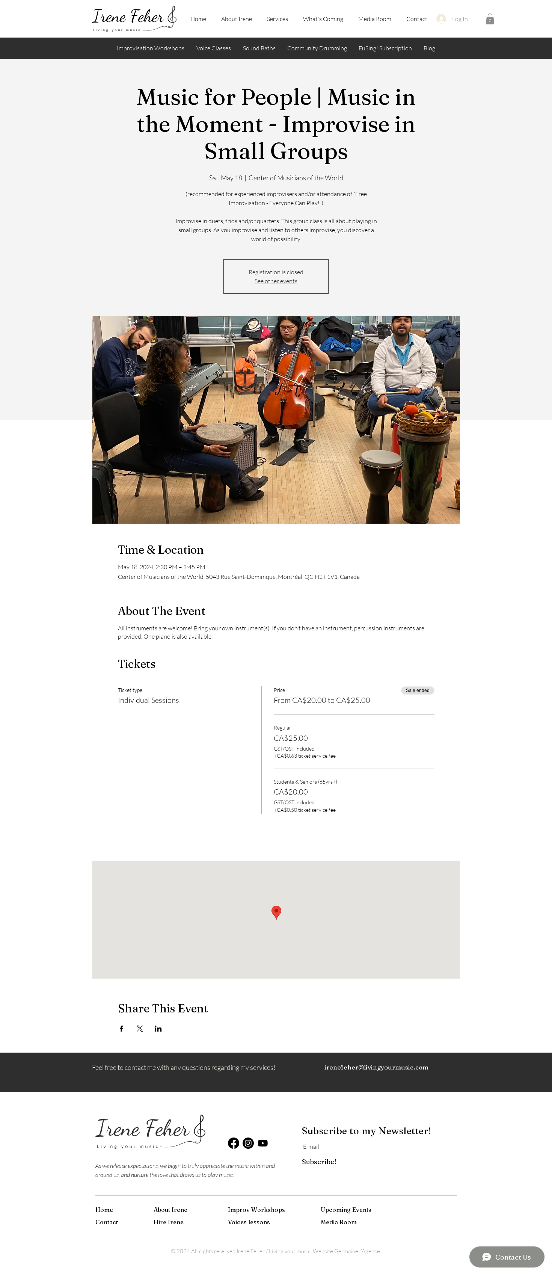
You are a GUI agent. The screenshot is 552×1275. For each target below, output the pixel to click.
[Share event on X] (139, 1029)
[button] (490, 19)
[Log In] (441, 19)
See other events (276, 281)
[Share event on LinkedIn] (158, 1029)
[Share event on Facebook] (121, 1029)
